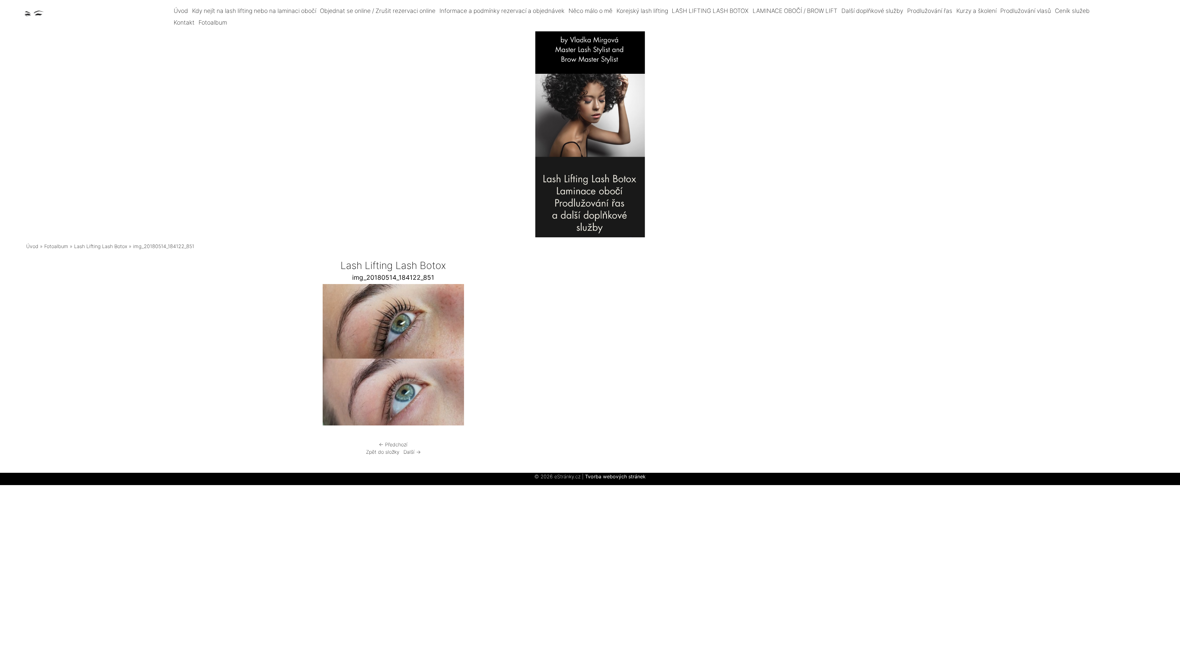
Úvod (181, 10)
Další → (412, 452)
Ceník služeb (1072, 10)
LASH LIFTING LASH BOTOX (710, 10)
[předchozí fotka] (228, 356)
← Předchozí (393, 444)
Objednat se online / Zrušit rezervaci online (377, 10)
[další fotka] (558, 356)
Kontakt (184, 22)
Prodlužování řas (929, 10)
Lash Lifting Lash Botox (100, 246)
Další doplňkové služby (872, 10)
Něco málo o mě (590, 10)
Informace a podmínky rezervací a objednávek (501, 10)
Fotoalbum (213, 22)
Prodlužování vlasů (1025, 10)
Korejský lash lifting (642, 10)
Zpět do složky (382, 452)
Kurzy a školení (976, 10)
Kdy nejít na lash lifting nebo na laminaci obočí (254, 10)
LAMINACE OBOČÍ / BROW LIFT (795, 10)
